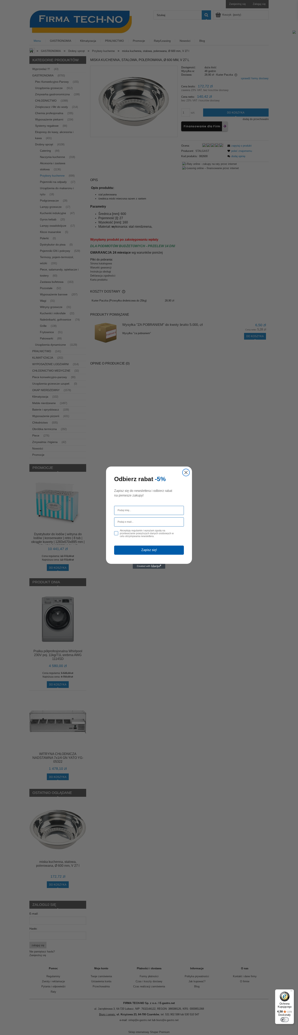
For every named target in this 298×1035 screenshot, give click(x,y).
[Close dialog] (186, 472)
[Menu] (291, 991)
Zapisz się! (149, 550)
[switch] (285, 1019)
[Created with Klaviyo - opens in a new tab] (149, 566)
